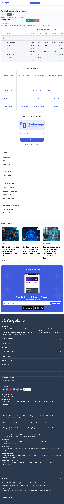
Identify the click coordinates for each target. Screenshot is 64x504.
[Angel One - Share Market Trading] (6, 2)
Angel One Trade (15, 401)
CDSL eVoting (14, 490)
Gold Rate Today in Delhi (24, 434)
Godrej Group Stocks (8, 198)
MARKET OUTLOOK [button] (7, 364)
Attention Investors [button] (8, 472)
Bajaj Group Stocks (8, 195)
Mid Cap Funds (50, 462)
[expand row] (4, 38)
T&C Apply (38, 485)
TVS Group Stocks (8, 213)
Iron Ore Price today (55, 448)
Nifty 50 (5, 416)
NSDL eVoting (23, 490)
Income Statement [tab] (8, 29)
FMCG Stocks (6, 168)
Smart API (45, 401)
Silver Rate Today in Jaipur (9, 443)
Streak (17, 406)
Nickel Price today (43, 448)
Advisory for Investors (49, 488)
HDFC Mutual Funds (43, 455)
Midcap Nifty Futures (28, 422)
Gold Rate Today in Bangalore (27, 436)
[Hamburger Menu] (62, 3)
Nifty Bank (11, 416)
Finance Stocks (7, 171)
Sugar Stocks (6, 164)
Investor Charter (38, 488)
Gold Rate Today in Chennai (39, 434)
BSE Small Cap (6, 417)
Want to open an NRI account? (32, 144)
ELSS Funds (6, 462)
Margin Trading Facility (35, 401)
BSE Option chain (7, 429)
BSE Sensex (52, 416)
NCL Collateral (5, 490)
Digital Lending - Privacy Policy (9, 488)
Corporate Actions (15, 25)
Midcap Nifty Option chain (35, 428)
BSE (14, 14)
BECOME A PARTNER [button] (7, 360)
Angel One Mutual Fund (8, 455)
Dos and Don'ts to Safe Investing (34, 483)
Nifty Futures (6, 422)
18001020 (7, 380)
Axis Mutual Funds (31, 455)
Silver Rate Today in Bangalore (28, 441)
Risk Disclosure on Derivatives (43, 490)
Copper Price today (8, 448)
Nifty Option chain (7, 428)
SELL (36, 20)
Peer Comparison (45, 25)
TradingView (28, 406)
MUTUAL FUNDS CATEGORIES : (10, 460)
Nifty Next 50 (33, 416)
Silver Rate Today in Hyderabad (11, 441)
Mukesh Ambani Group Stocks (11, 205)
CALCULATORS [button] (6, 347)
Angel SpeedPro (25, 401)
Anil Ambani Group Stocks (10, 191)
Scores (46, 483)
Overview (4, 25)
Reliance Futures (40, 422)
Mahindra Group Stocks (9, 202)
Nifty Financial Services (22, 416)
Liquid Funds (14, 462)
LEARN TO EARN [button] (6, 356)
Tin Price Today (7, 450)
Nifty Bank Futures (16, 422)
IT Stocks (5, 160)
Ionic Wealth (14, 396)
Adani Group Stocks (8, 187)
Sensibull (5, 406)
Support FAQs (16, 380)
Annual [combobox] (59, 28)
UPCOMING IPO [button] (6, 369)
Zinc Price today (32, 448)
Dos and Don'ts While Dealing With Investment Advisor (16, 485)
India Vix (14, 417)
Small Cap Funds (23, 462)
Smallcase (11, 406)
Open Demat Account (35, 2)
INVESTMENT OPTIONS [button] (8, 343)
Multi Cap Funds (7, 464)
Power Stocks (7, 175)
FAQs (32, 485)
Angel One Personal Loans (25, 488)
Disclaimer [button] (5, 478)
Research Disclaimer (7, 483)
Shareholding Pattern (30, 25)
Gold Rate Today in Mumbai (10, 434)
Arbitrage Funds (34, 462)
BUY (29, 20)
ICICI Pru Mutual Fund (55, 455)
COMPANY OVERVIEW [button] (7, 339)
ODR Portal (31, 490)
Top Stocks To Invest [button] (8, 374)
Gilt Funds (42, 462)
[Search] (59, 3)
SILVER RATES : (6, 440)
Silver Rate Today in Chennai (45, 441)
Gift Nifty (20, 417)
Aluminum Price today (20, 448)
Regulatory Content (19, 483)
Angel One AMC (6, 396)
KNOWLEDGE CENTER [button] (8, 351)
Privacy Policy (45, 485)
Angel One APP (6, 401)
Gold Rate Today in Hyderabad (10, 436)
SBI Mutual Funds (20, 455)
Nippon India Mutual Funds (9, 457)
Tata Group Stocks (8, 209)
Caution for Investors (7, 493)
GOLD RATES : (5, 433)
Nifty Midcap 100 (43, 416)
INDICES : (4, 414)
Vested (22, 406)
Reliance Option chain (49, 428)
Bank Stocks (6, 157)
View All (60, 224)
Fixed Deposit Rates (54, 401)
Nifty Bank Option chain (20, 428)
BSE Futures (49, 422)
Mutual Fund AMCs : (8, 453)
